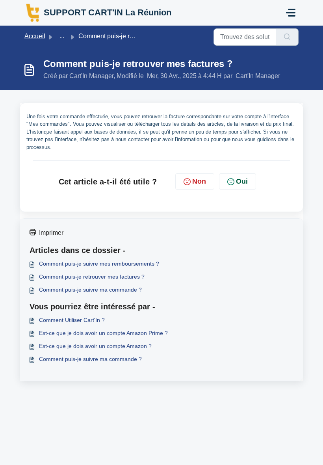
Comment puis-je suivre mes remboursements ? (99, 263)
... (61, 36)
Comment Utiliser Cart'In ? (72, 320)
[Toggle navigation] (291, 13)
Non (199, 181)
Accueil (34, 36)
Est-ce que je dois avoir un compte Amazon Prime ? (103, 333)
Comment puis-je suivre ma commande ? (90, 289)
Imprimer (51, 232)
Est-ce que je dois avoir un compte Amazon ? (95, 346)
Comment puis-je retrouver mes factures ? (92, 276)
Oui (242, 181)
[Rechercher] (287, 37)
